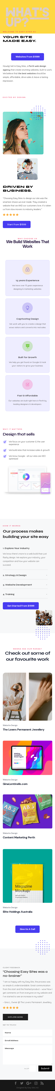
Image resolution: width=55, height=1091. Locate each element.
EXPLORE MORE (15, 1017)
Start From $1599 (16, 224)
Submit (45, 1068)
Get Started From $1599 (20, 605)
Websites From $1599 (28, 56)
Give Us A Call (27, 929)
